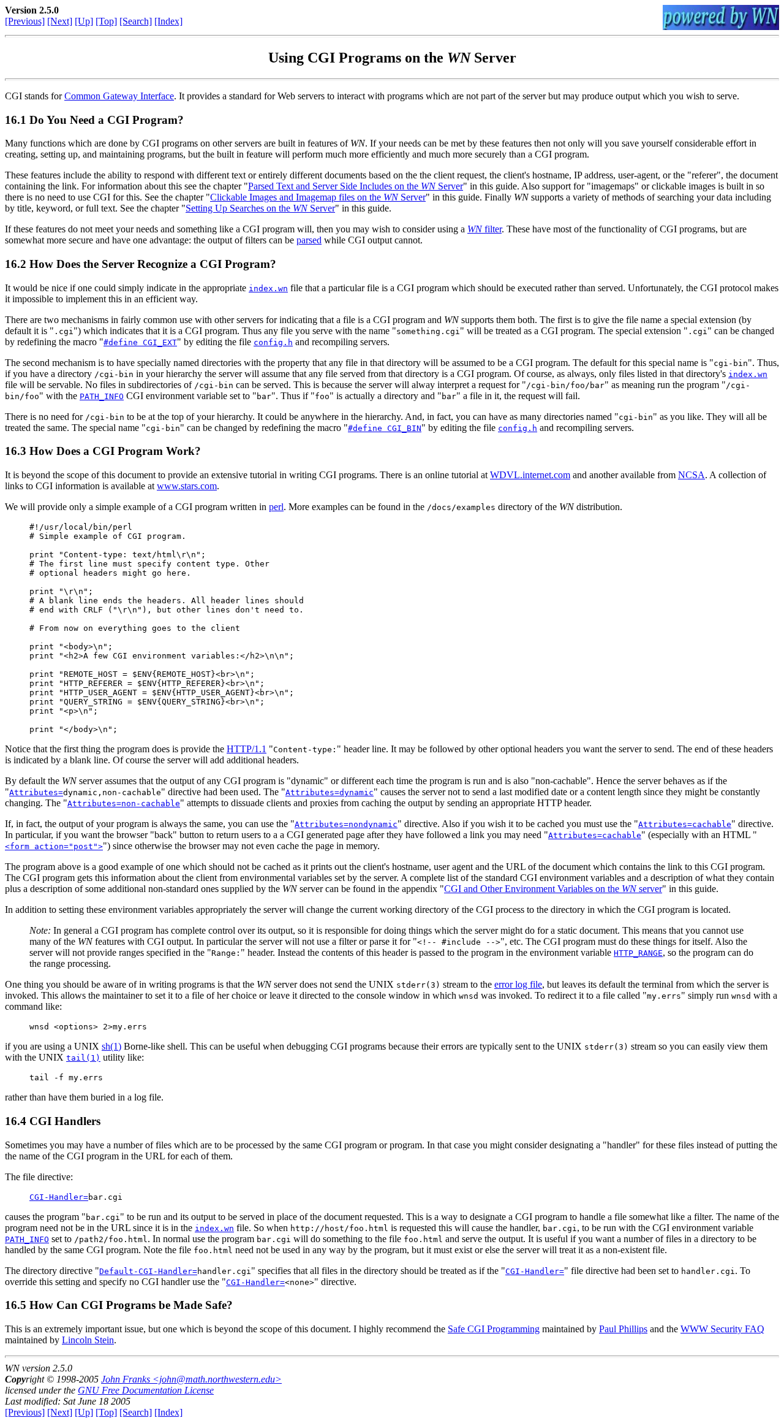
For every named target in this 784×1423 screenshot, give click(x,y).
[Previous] (25, 21)
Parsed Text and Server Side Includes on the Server (355, 186)
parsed (309, 240)
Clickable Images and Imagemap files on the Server (318, 197)
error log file (518, 984)
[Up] (84, 21)
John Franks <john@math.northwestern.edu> (191, 1379)
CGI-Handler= (58, 1197)
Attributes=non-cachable (123, 803)
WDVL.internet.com (530, 475)
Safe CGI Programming (494, 1329)
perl (276, 507)
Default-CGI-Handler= (148, 1271)
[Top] (106, 21)
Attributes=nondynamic (346, 824)
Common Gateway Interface (119, 96)
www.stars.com (187, 486)
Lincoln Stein (88, 1340)
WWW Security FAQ (722, 1329)
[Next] (59, 21)
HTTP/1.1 (246, 749)
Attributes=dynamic (329, 792)
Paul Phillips (623, 1329)
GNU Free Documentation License (146, 1390)
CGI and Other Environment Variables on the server (553, 888)
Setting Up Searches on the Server (260, 208)
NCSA (691, 475)
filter (484, 229)
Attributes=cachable (684, 824)
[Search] (135, 21)
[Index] (168, 21)
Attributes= (36, 792)
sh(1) (111, 1046)
